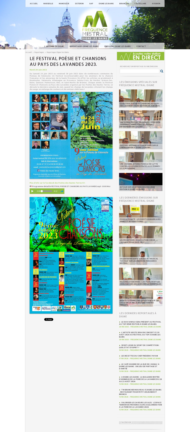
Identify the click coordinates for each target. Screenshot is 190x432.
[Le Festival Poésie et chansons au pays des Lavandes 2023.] (71, 93)
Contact (141, 46)
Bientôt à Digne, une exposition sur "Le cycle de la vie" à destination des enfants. (139, 302)
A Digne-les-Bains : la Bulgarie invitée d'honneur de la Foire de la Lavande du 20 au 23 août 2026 (140, 379)
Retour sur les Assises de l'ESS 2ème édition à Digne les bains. (137, 188)
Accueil (34, 3)
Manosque (64, 3)
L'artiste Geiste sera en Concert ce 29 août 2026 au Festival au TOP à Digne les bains (139, 334)
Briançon (124, 3)
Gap (91, 3)
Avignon (156, 3)
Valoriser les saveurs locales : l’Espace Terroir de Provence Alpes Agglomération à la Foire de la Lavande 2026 (140, 404)
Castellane (141, 3)
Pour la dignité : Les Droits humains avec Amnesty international (140, 220)
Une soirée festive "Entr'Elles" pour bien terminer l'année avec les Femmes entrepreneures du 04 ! (140, 124)
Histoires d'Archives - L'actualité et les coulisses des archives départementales (140, 283)
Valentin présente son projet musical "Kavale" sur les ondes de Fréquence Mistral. (139, 261)
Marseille (48, 3)
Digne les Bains (106, 3)
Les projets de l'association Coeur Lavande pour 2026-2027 (137, 241)
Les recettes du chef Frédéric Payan (139, 356)
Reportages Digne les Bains (84, 46)
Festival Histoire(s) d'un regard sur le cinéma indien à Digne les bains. (139, 146)
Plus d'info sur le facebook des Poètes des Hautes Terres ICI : (58, 183)
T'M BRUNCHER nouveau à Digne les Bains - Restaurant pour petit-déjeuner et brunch (140, 392)
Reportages (39, 52)
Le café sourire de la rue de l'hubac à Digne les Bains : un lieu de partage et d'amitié (139, 366)
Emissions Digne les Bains (117, 46)
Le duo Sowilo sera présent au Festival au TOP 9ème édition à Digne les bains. (140, 323)
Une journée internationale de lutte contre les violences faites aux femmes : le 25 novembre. (140, 166)
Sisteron (79, 3)
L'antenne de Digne (54, 46)
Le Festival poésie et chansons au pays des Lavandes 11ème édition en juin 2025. (140, 104)
